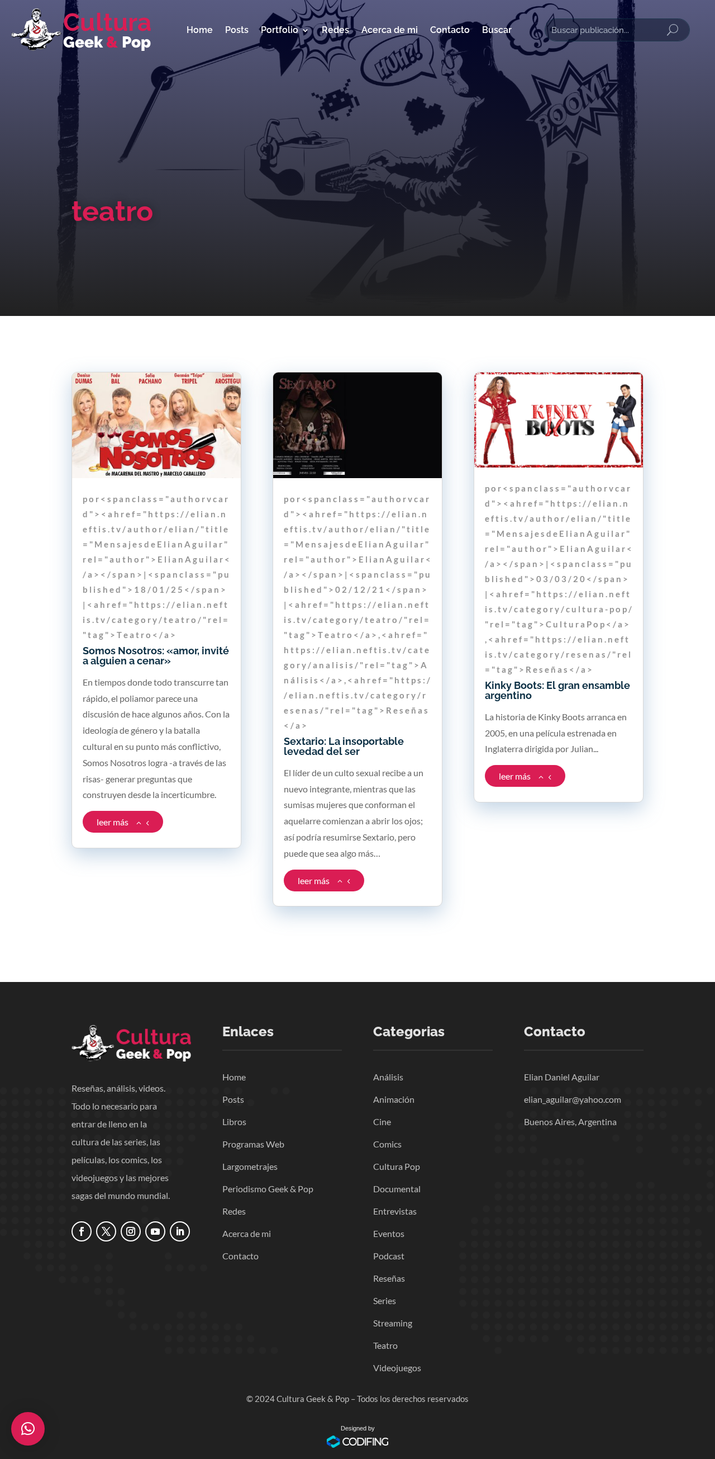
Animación (393, 1099)
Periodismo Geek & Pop (267, 1188)
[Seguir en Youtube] (155, 1231)
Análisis (388, 1076)
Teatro (385, 1345)
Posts (237, 30)
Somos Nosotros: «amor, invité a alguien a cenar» (156, 656)
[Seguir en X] (106, 1231)
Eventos (388, 1233)
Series (384, 1300)
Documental (397, 1188)
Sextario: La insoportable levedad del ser (344, 746)
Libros (234, 1121)
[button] (28, 1429)
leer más (112, 821)
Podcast (388, 1255)
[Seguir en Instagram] (131, 1231)
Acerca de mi (389, 30)
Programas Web (253, 1144)
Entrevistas (395, 1211)
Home (200, 30)
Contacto (450, 30)
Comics (387, 1144)
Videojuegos (397, 1367)
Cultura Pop (396, 1166)
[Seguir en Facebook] (82, 1231)
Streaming (392, 1323)
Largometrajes (250, 1166)
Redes (335, 30)
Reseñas (389, 1278)
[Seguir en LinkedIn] (180, 1231)
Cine (382, 1121)
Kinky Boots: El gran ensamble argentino (557, 690)
